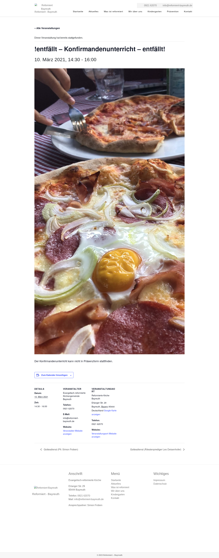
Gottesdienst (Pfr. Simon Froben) (60, 449)
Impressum (159, 480)
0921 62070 (150, 5)
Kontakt (188, 11)
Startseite (78, 11)
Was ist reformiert (113, 11)
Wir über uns (135, 11)
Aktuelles (93, 11)
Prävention (173, 11)
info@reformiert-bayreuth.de (177, 5)
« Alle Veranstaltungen (47, 28)
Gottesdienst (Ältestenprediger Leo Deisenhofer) (156, 449)
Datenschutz (160, 483)
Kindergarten (155, 11)
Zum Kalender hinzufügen (54, 374)
